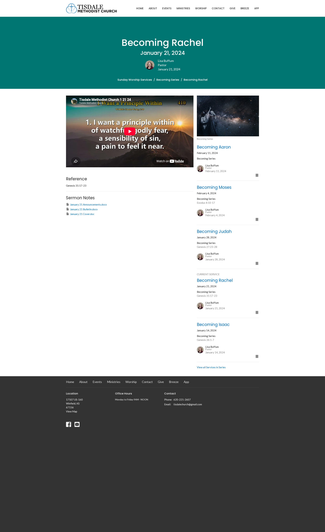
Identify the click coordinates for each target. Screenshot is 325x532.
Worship (201, 8)
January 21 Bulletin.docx (84, 209)
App (256, 8)
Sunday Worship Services (134, 80)
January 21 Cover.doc (82, 214)
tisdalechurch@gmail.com (188, 404)
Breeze (245, 8)
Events (166, 8)
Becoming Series (167, 80)
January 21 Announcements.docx (88, 204)
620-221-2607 (182, 399)
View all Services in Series (211, 367)
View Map (71, 411)
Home (140, 8)
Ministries (183, 8)
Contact (218, 8)
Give (232, 8)
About (153, 8)
